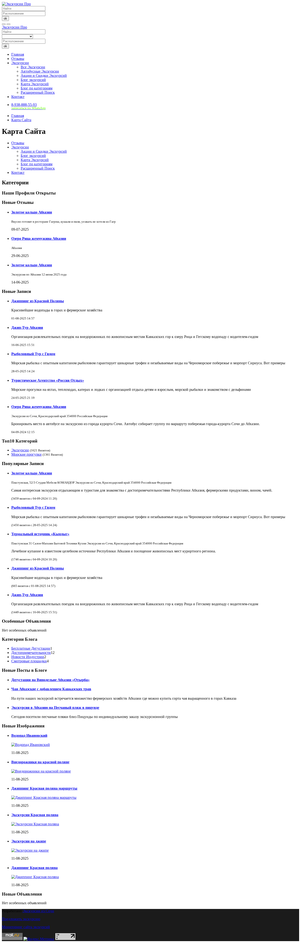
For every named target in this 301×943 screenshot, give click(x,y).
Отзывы (17, 59)
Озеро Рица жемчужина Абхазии (38, 239)
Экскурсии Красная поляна (34, 815)
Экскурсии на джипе (28, 841)
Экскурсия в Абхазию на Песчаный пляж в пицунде (55, 708)
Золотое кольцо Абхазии (31, 212)
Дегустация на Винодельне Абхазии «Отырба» (50, 680)
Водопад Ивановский (29, 735)
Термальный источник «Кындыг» (40, 534)
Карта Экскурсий (35, 84)
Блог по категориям (36, 88)
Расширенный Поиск (38, 92)
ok (5, 18)
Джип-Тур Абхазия (27, 328)
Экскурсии (20, 63)
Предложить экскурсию (21, 919)
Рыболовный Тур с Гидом (33, 354)
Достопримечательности (31, 653)
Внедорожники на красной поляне (40, 762)
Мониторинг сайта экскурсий (26, 927)
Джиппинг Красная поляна (34, 868)
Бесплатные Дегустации (30, 648)
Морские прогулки (26, 454)
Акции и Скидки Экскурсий (44, 76)
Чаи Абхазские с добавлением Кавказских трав (51, 689)
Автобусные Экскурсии (40, 71)
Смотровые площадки (29, 661)
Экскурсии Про (14, 27)
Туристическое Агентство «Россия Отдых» (47, 380)
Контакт (17, 97)
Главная (17, 54)
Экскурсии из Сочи (38, 911)
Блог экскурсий (33, 80)
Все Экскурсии (33, 67)
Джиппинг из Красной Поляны (37, 301)
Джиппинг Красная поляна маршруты (44, 788)
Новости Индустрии (27, 657)
